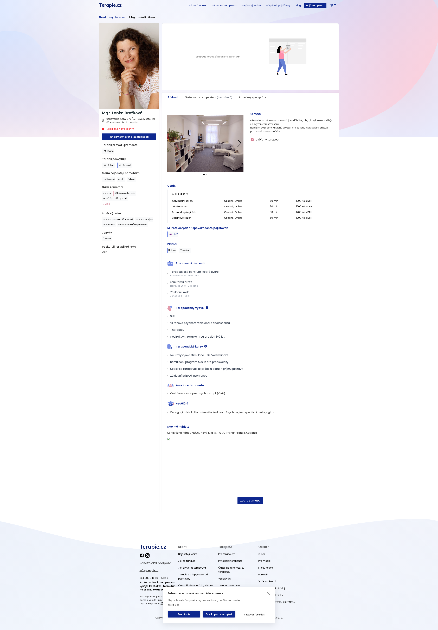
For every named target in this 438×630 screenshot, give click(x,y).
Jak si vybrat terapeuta (192, 567)
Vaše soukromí (267, 581)
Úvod (102, 17)
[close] (268, 593)
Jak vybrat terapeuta (223, 5)
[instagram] (147, 555)
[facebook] (142, 555)
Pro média (264, 561)
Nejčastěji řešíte (251, 5)
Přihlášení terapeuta (230, 561)
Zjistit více (173, 604)
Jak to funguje (197, 5)
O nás (261, 554)
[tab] (173, 97)
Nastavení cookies (253, 614)
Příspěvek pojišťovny (278, 5)
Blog (298, 5)
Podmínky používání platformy (276, 602)
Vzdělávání (224, 578)
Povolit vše (184, 614)
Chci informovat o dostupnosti (129, 137)
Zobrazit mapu (250, 501)
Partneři (263, 574)
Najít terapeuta (315, 5)
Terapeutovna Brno (229, 585)
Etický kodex (265, 567)
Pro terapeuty (226, 554)
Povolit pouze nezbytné (219, 614)
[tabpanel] (250, 309)
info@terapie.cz (149, 570)
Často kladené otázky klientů (195, 585)
